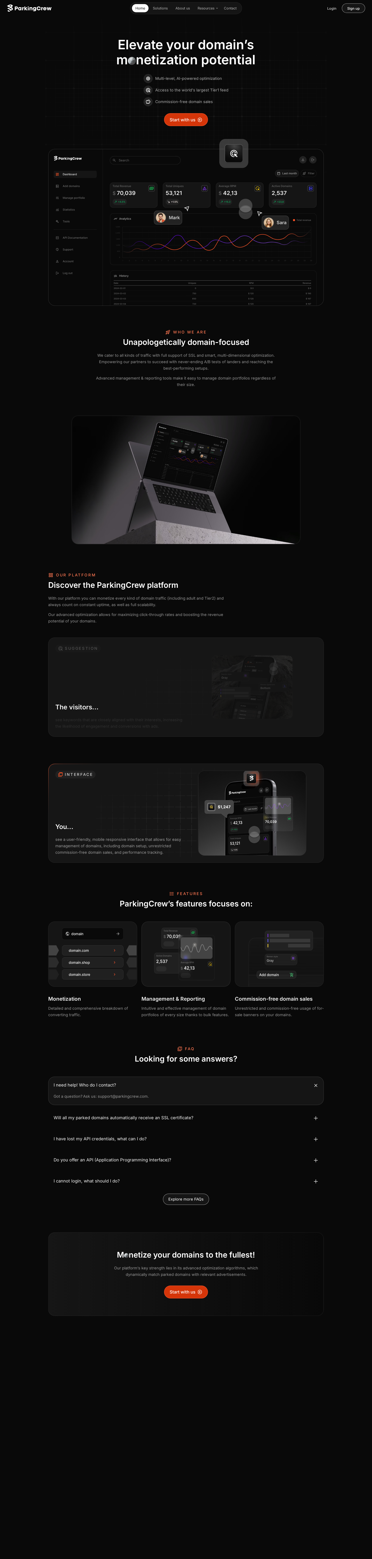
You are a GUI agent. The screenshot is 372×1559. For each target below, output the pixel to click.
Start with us (182, 119)
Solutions (160, 8)
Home (140, 8)
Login (331, 8)
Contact (230, 8)
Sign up (353, 8)
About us (182, 8)
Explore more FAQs (186, 1199)
